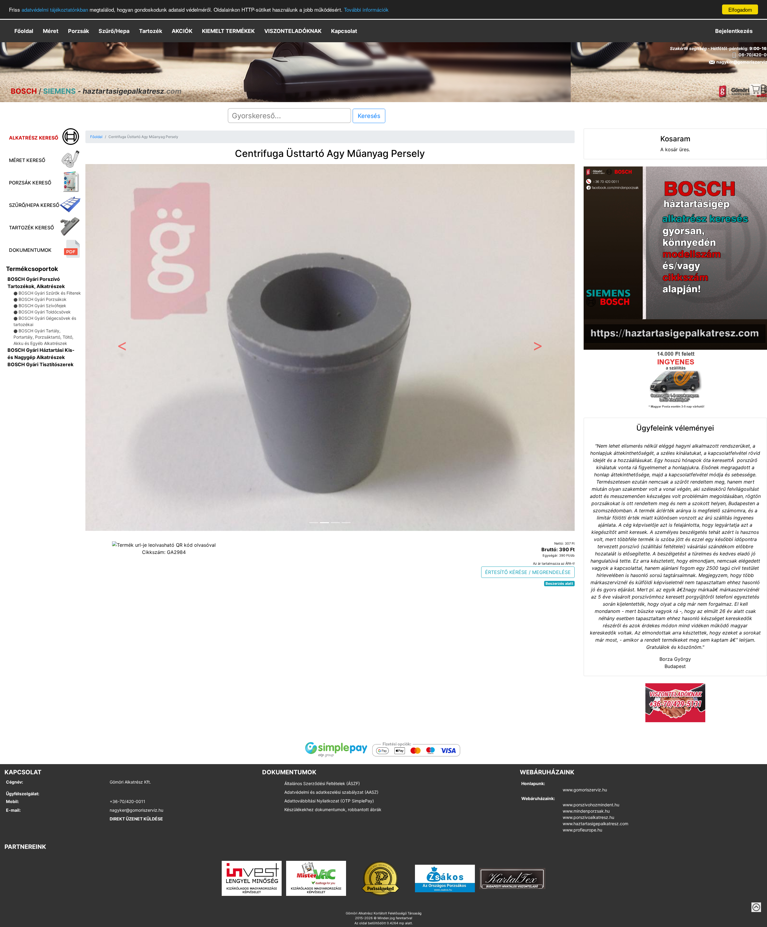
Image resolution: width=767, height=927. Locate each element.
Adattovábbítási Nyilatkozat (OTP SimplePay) (329, 800)
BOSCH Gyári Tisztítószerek (40, 364)
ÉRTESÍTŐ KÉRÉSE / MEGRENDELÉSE (528, 572)
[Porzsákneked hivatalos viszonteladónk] (380, 878)
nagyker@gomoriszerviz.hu (136, 810)
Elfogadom (740, 9)
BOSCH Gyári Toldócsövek (45, 311)
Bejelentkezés (734, 31)
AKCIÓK (182, 31)
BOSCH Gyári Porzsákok (43, 299)
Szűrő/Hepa (114, 31)
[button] (122, 347)
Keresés (369, 115)
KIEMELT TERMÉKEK (228, 31)
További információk (366, 9)
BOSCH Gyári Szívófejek (42, 305)
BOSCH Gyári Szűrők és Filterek (50, 293)
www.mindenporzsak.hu (586, 811)
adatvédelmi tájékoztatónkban (55, 9)
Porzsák (78, 31)
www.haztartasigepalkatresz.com (595, 823)
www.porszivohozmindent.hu (591, 804)
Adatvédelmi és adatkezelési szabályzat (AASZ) (331, 792)
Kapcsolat (344, 31)
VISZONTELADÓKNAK (292, 31)
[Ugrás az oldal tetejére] (756, 907)
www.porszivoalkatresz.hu (588, 817)
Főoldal (23, 31)
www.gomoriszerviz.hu (585, 789)
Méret (50, 31)
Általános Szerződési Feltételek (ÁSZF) (322, 783)
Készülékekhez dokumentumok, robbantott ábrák (332, 809)
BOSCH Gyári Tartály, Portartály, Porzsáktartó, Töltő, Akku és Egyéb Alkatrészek (43, 337)
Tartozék (150, 31)
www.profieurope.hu (582, 829)
